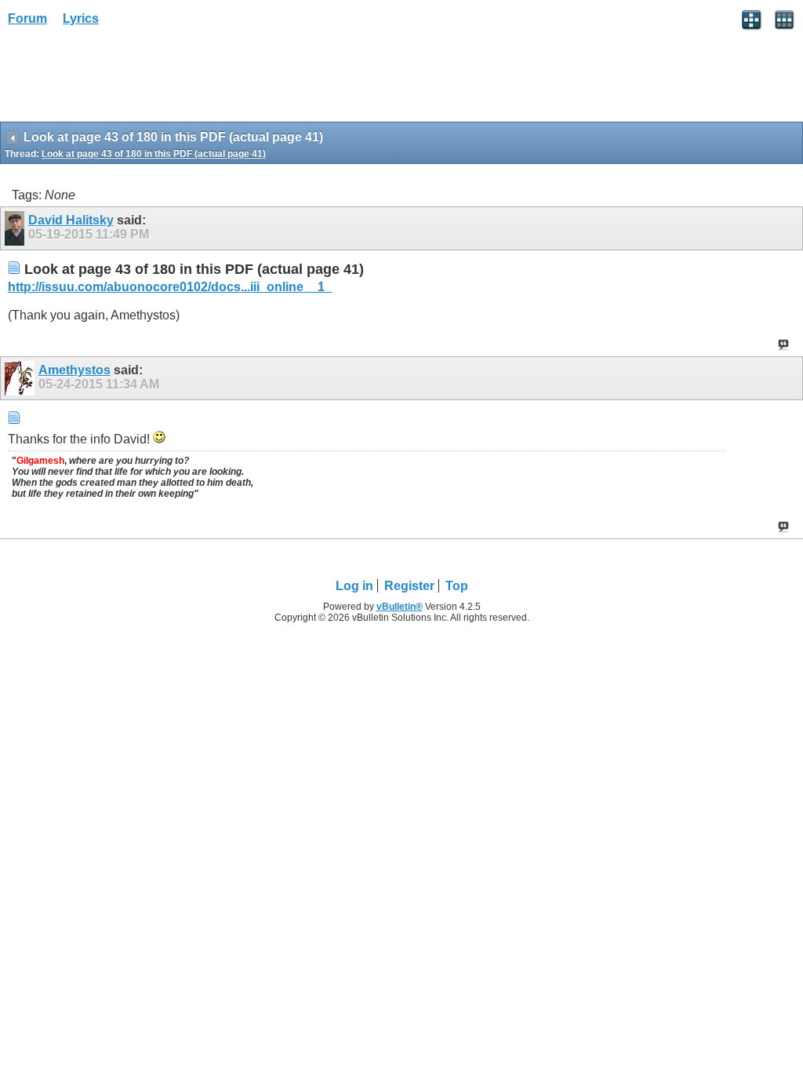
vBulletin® (399, 606)
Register (409, 586)
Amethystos (74, 370)
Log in (354, 586)
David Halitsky (71, 220)
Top (456, 586)
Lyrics (81, 18)
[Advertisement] (125, 79)
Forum (27, 18)
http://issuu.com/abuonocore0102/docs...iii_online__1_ (170, 287)
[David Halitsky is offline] (16, 228)
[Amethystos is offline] (21, 378)
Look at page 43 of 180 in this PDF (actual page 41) (154, 153)
